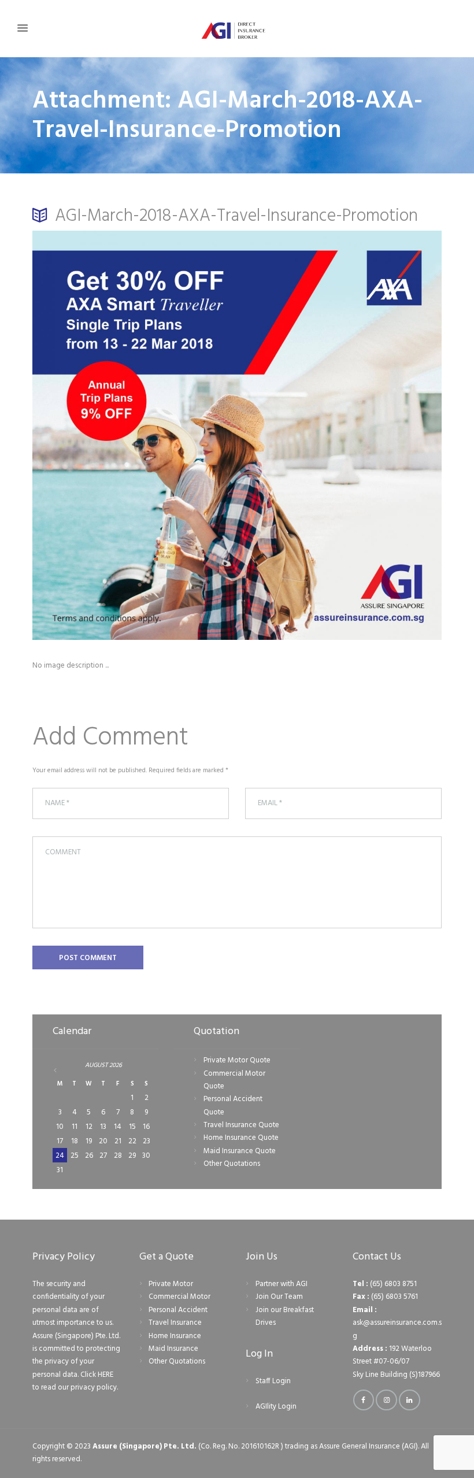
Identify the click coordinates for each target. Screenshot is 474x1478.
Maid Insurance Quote (239, 1151)
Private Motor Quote (237, 1060)
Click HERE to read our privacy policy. (75, 1381)
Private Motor (171, 1284)
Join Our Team (279, 1297)
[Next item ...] (339, 435)
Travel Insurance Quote (241, 1125)
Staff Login (273, 1381)
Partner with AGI (281, 1284)
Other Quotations (231, 1164)
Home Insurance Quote (241, 1138)
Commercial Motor (179, 1297)
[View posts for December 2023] (60, 1070)
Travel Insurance (175, 1323)
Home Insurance (175, 1336)
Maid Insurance (173, 1349)
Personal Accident (178, 1310)
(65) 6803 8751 (393, 1284)
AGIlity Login (276, 1407)
